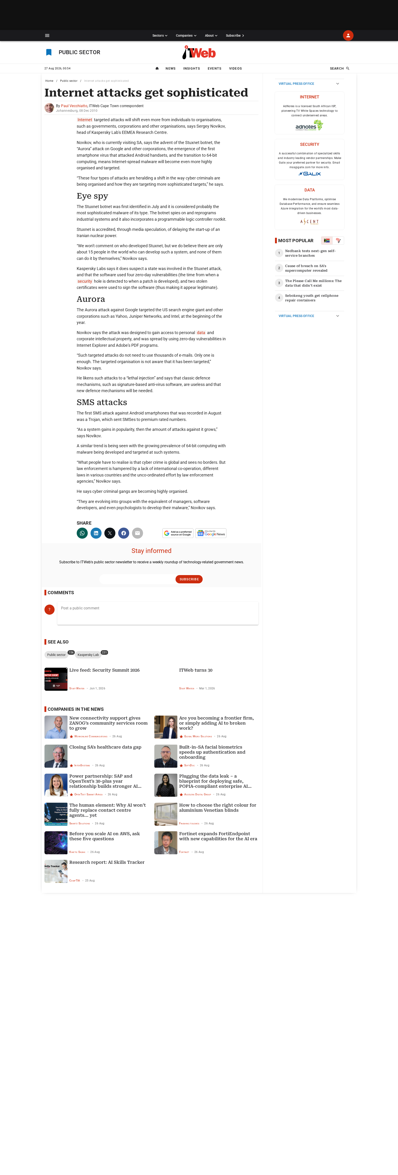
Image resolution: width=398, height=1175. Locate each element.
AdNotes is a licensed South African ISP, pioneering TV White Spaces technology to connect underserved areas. (309, 111)
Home (49, 80)
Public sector (68, 80)
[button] (47, 35)
